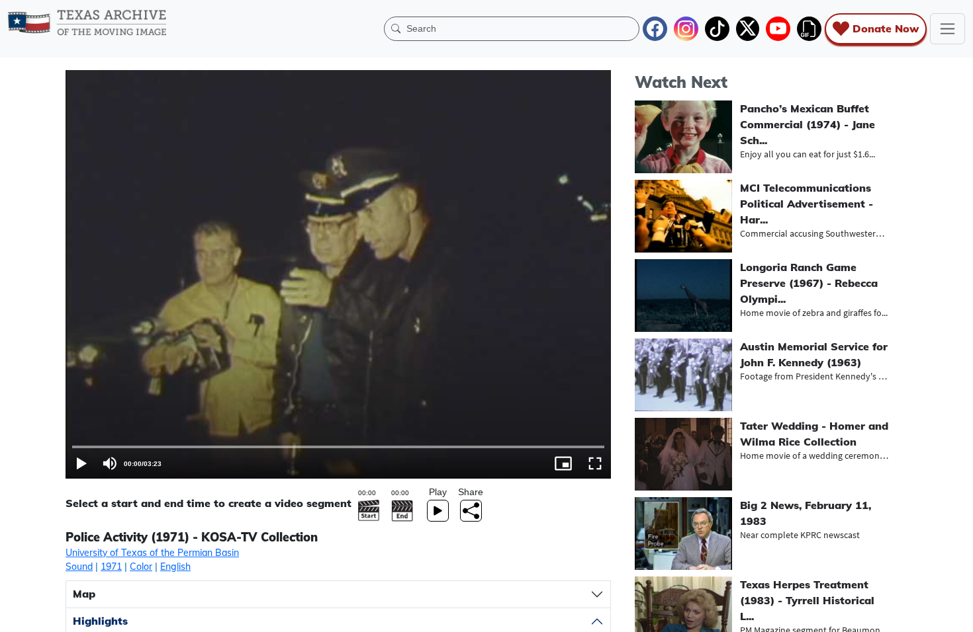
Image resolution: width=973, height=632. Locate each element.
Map (84, 593)
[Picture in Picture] (563, 463)
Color (141, 567)
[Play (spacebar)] (81, 463)
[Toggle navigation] (947, 28)
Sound (79, 567)
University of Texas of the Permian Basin (152, 553)
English (175, 567)
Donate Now (886, 28)
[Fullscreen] (595, 463)
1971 (111, 567)
